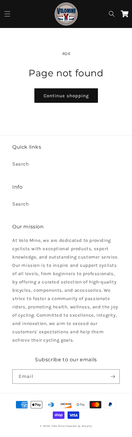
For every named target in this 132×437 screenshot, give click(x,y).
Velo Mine (58, 425)
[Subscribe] (112, 376)
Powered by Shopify (78, 425)
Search (20, 164)
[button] (7, 13)
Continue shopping (66, 95)
